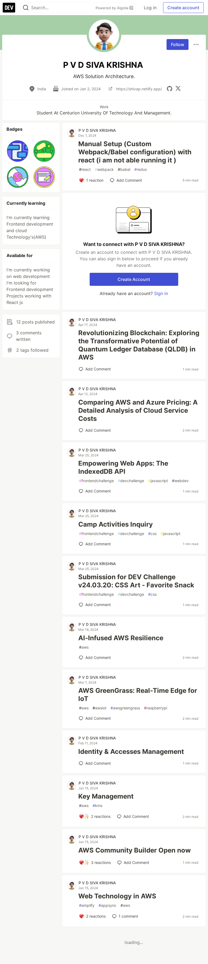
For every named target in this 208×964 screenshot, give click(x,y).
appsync (107, 905)
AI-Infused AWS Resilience (120, 638)
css (152, 533)
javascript (158, 480)
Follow (177, 44)
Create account (183, 7)
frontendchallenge (96, 480)
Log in (150, 7)
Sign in (161, 293)
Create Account (134, 279)
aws (84, 647)
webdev (180, 480)
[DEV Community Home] (9, 7)
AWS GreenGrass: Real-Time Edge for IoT (137, 695)
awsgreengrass (125, 708)
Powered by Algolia (112, 8)
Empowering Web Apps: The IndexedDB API (123, 467)
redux (140, 169)
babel (124, 169)
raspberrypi (155, 708)
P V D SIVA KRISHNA (97, 130)
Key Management (106, 796)
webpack (104, 169)
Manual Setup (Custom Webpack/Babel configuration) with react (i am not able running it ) (134, 152)
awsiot (99, 708)
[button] (17, 151)
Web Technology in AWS (117, 896)
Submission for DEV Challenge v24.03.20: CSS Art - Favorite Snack (136, 581)
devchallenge (131, 480)
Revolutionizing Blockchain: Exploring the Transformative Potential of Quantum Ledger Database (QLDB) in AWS (138, 345)
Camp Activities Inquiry (115, 524)
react (85, 169)
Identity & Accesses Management (131, 751)
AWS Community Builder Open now (134, 850)
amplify (87, 905)
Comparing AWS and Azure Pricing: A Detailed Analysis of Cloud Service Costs (138, 410)
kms (97, 805)
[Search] (25, 8)
